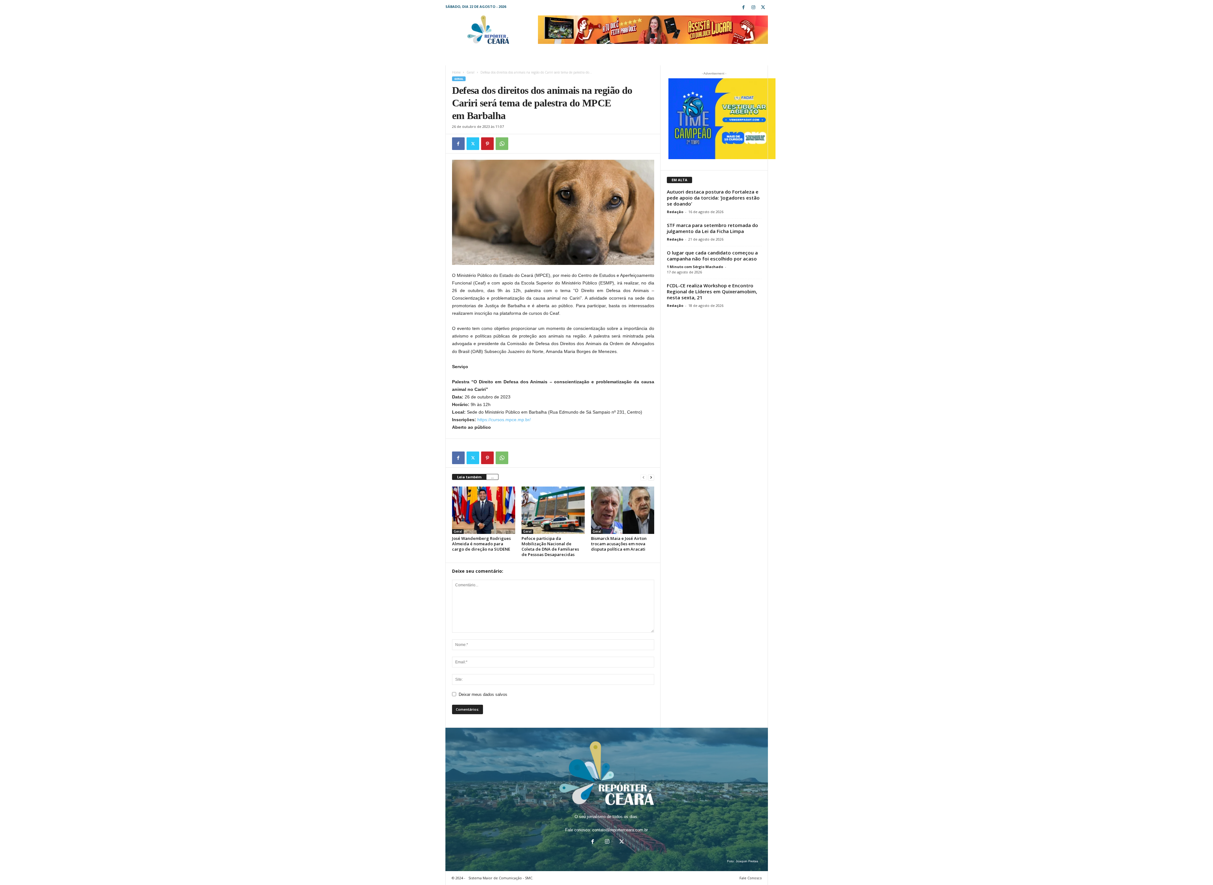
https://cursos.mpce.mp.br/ (504, 419)
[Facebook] (743, 7)
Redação (675, 211)
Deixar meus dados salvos (483, 694)
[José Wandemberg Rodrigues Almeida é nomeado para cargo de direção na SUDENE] (483, 510)
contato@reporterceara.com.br (620, 830)
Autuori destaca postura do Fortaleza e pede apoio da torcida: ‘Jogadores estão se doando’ (713, 197)
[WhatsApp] (502, 143)
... (492, 477)
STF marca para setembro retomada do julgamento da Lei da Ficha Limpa (712, 228)
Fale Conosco (750, 878)
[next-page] (651, 477)
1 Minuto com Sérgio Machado (695, 266)
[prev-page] (643, 477)
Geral (470, 72)
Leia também (469, 477)
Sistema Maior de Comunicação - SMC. (500, 878)
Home (456, 72)
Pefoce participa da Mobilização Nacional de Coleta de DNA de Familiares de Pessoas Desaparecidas (550, 546)
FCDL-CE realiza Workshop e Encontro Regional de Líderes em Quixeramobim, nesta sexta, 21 (712, 291)
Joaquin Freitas (747, 861)
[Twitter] (763, 7)
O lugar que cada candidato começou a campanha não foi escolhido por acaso (712, 255)
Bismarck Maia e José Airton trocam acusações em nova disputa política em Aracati (619, 543)
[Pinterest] (487, 143)
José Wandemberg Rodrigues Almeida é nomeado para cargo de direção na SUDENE (481, 543)
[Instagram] (753, 7)
